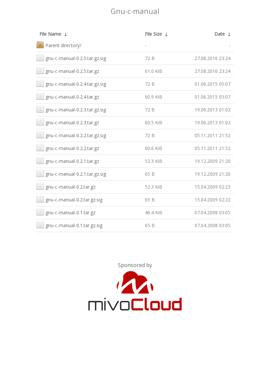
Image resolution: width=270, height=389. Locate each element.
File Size (153, 34)
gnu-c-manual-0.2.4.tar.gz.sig (75, 84)
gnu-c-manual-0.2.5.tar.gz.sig (75, 58)
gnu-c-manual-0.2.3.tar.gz (72, 122)
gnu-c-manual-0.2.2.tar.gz (72, 148)
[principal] (135, 309)
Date (219, 34)
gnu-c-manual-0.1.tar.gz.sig (73, 225)
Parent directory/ (63, 45)
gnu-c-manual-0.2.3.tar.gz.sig (75, 109)
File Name (50, 34)
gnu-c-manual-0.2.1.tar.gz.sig (75, 174)
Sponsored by (135, 265)
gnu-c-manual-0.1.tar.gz (70, 212)
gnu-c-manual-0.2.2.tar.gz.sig (75, 135)
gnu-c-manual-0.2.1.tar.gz (72, 161)
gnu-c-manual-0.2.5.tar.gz (72, 71)
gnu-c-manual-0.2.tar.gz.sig (73, 199)
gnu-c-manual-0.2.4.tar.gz (72, 97)
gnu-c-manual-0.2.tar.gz (70, 187)
